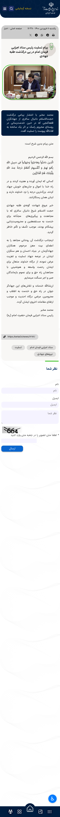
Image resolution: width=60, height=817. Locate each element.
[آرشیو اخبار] (49, 811)
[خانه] (30, 808)
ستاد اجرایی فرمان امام (41, 347)
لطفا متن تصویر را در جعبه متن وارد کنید (35, 435)
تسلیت (18, 347)
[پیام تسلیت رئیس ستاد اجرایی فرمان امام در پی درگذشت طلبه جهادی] (30, 83)
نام (57, 384)
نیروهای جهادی (45, 354)
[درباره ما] (10, 811)
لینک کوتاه (4, 337)
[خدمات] (19, 811)
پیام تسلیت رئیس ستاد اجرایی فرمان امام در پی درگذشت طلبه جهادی (29, 51)
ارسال (12, 449)
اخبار (6, 28)
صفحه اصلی (16, 28)
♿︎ (52, 799)
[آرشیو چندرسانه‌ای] (40, 811)
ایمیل (55, 398)
